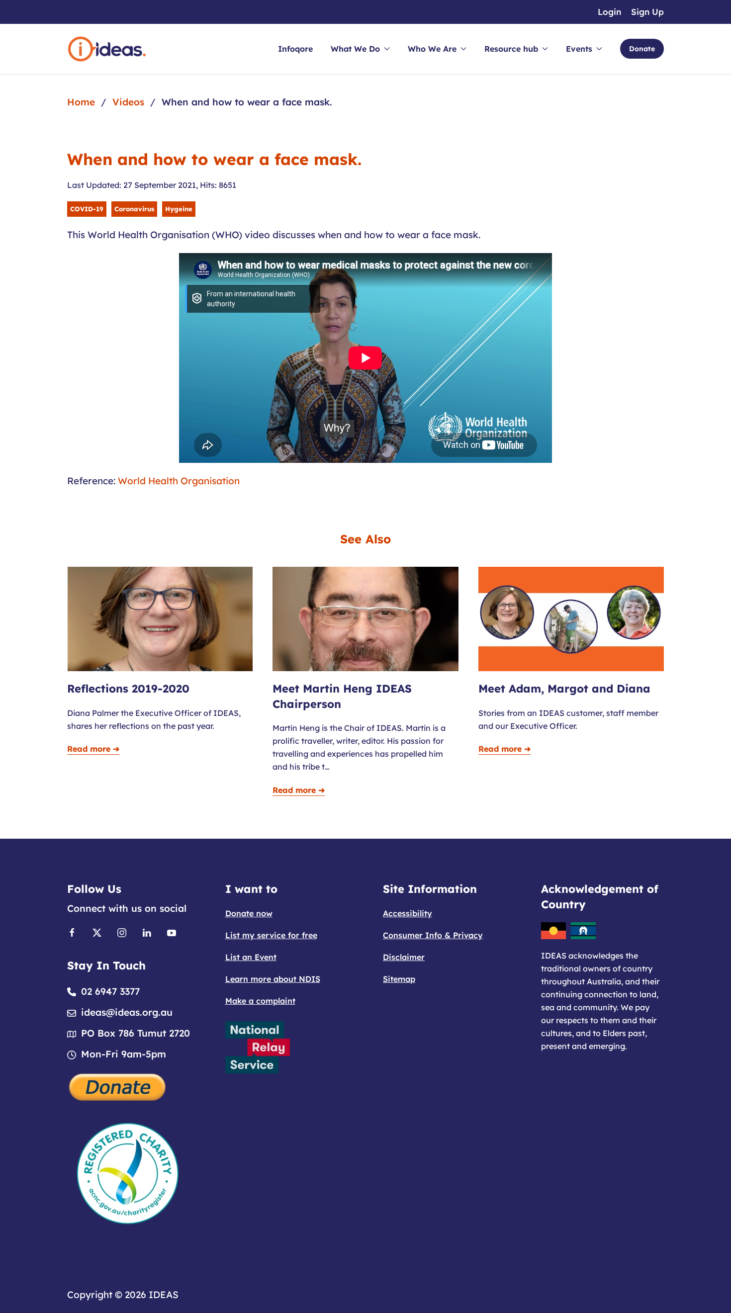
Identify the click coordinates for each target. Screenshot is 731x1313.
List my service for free (271, 935)
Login (609, 11)
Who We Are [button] (432, 49)
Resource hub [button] (511, 49)
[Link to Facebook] (72, 932)
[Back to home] (107, 49)
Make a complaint (260, 1001)
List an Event (250, 957)
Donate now (249, 913)
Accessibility (407, 913)
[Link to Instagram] (122, 932)
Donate (642, 48)
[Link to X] (97, 932)
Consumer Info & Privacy (433, 935)
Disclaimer (404, 957)
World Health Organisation (179, 481)
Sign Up (647, 11)
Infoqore (295, 49)
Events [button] (579, 49)
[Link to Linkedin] (147, 932)
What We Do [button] (355, 49)
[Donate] (118, 1086)
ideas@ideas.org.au (127, 1012)
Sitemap (399, 979)
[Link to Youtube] (172, 932)
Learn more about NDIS (272, 979)
